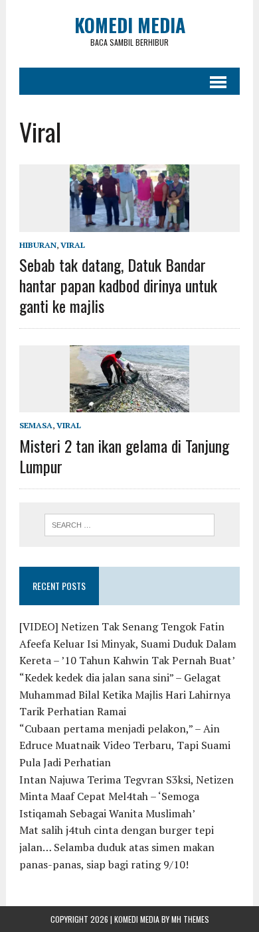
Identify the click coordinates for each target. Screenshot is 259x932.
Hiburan (37, 245)
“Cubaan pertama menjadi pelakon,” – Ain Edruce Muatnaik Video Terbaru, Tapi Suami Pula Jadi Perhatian (124, 745)
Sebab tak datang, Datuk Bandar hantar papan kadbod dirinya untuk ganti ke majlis (118, 285)
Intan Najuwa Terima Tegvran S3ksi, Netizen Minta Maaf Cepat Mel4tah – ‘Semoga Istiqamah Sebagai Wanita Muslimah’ (126, 796)
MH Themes (190, 919)
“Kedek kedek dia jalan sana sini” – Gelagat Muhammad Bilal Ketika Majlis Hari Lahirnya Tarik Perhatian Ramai (124, 694)
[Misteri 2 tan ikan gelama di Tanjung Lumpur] (129, 403)
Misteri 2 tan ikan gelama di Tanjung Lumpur (124, 456)
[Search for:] (129, 523)
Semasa (35, 425)
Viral (72, 245)
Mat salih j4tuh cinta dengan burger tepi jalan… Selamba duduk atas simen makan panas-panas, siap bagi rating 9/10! (117, 847)
